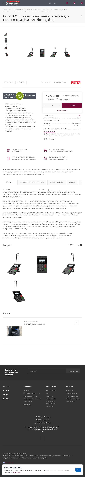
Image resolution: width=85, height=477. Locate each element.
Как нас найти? (50, 390)
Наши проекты (50, 399)
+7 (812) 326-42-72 (43, 417)
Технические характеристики (32, 182)
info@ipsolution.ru (44, 423)
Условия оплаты (71, 390)
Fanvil (79, 115)
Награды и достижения (31, 396)
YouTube (42, 438)
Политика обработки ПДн (19, 456)
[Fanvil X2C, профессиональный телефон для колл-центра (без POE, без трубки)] (30, 52)
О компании (27, 390)
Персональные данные (73, 399)
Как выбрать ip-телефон (34, 324)
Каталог (6, 386)
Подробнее (16, 472)
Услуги (6, 390)
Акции (5, 394)
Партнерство (70, 402)
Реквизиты (27, 404)
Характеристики (56, 182)
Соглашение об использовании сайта (40, 456)
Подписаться (73, 371)
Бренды (6, 398)
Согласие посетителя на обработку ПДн (34, 458)
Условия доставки (71, 393)
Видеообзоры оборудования (50, 402)
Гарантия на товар (72, 396)
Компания (28, 386)
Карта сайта (50, 406)
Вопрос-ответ (28, 402)
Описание (10, 182)
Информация (51, 386)
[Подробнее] (76, 323)
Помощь (69, 386)
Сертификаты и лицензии (32, 393)
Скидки (72, 182)
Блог (47, 393)
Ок (78, 470)
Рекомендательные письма (32, 399)
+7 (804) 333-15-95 (43, 420)
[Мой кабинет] (60, 3)
